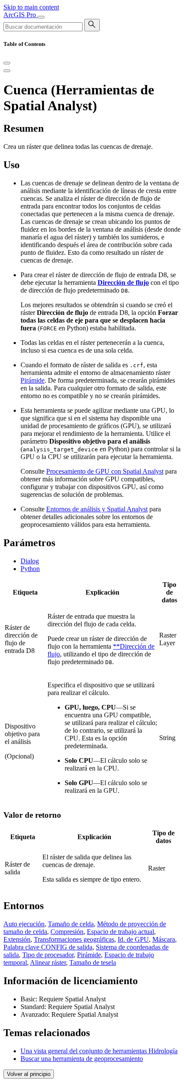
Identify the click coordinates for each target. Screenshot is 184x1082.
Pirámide (33, 380)
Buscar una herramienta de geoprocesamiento (82, 1058)
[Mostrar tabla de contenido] (6, 71)
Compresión (66, 931)
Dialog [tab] (30, 561)
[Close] (6, 63)
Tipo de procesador (48, 954)
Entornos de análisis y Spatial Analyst (97, 509)
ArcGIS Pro (20, 14)
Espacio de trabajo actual (120, 931)
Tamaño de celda (71, 924)
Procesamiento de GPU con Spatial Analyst (104, 471)
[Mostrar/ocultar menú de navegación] (41, 17)
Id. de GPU (133, 939)
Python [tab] (30, 568)
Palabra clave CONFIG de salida (47, 947)
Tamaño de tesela (92, 962)
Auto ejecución (24, 924)
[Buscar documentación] (92, 25)
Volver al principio (28, 1074)
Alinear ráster (48, 962)
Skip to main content (31, 7)
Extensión (16, 939)
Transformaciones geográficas (74, 939)
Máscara (163, 939)
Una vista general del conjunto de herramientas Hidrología (99, 1051)
